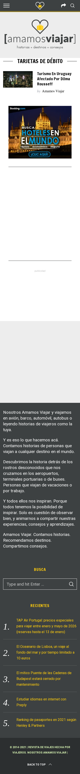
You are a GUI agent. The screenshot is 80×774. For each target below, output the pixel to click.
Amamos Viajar (53, 91)
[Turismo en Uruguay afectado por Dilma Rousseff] (17, 79)
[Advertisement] (40, 214)
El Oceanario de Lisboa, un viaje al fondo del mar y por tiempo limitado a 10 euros (45, 652)
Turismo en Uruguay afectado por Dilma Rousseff (54, 79)
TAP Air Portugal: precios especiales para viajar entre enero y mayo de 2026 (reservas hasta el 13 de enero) (46, 626)
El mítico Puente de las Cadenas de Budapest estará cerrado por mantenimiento (44, 679)
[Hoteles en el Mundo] (39, 157)
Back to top (36, 764)
